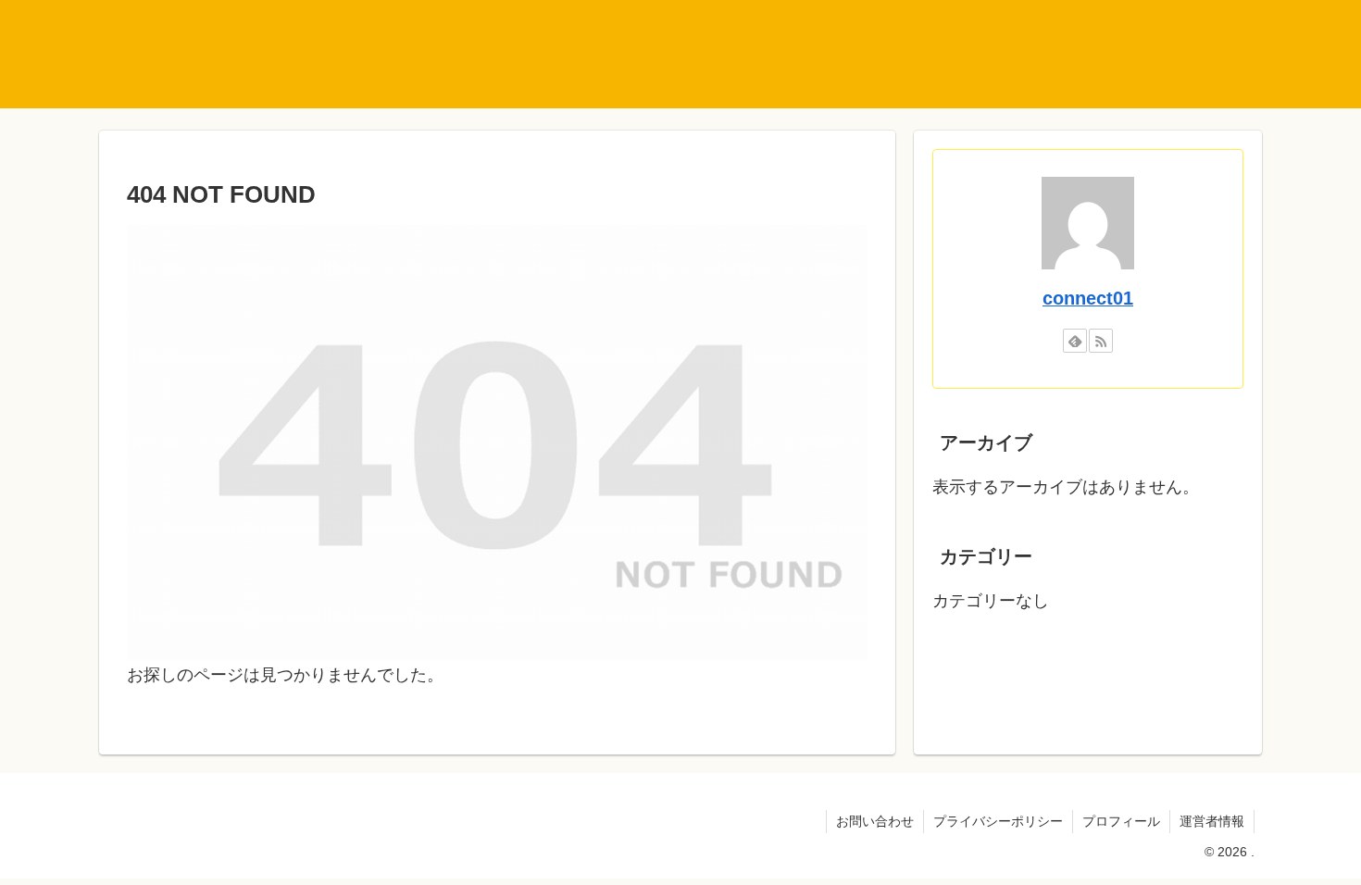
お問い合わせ (875, 821)
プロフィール (1121, 821)
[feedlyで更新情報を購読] (1075, 341)
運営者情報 (1212, 821)
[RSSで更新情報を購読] (1101, 341)
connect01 (1088, 298)
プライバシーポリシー (998, 821)
